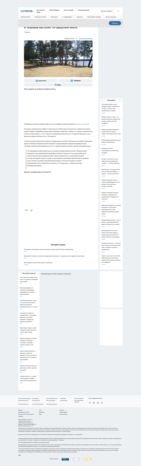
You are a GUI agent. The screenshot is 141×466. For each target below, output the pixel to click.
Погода (27, 32)
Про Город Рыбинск (50, 400)
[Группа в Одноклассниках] (94, 402)
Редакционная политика (23, 412)
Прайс (40, 414)
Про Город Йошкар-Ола (51, 398)
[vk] (26, 210)
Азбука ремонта (25, 17)
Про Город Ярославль (23, 400)
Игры (38, 12)
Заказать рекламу (111, 17)
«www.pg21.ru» (29, 419)
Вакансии (80, 17)
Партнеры (20, 416)
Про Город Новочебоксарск (24, 398)
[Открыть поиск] (118, 11)
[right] (121, 17)
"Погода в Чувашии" (83, 124)
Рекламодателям (83, 10)
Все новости (41, 10)
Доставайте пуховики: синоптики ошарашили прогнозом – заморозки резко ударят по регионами (54, 257)
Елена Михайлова (86, 38)
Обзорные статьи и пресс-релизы (26, 414)
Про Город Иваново (78, 398)
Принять (115, 23)
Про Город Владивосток (37, 404)
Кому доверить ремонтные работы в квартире (38, 263)
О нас (40, 410)
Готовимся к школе (40, 17)
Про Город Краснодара (51, 404)
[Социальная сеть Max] (58, 84)
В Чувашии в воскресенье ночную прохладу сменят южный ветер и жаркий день (48, 250)
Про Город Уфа (63, 400)
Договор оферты (63, 412)
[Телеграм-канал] (76, 80)
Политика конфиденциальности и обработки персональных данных (33, 442)
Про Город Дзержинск (23, 404)
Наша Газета (63, 398)
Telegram (20, 410)
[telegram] (32, 210)
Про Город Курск (36, 400)
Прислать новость (106, 11)
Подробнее (61, 440)
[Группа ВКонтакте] (41, 80)
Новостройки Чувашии (94, 17)
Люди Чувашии (54, 10)
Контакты (62, 410)
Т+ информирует (67, 17)
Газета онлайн (69, 10)
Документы (54, 17)
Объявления (41, 412)
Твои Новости (35, 398)
